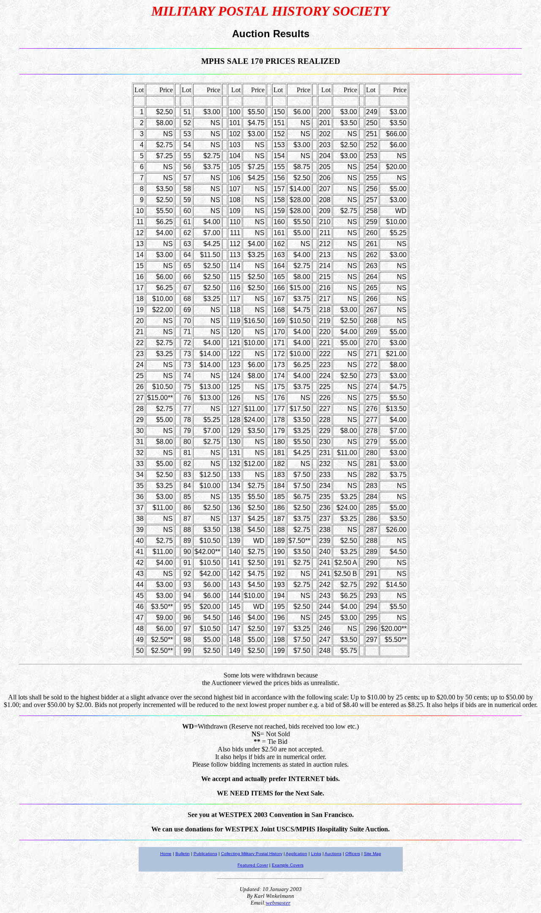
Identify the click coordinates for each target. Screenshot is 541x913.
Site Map (372, 853)
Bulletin (182, 853)
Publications (205, 853)
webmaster (278, 902)
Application (296, 853)
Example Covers (287, 865)
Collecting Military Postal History (251, 853)
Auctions (333, 853)
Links (316, 853)
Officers (352, 853)
